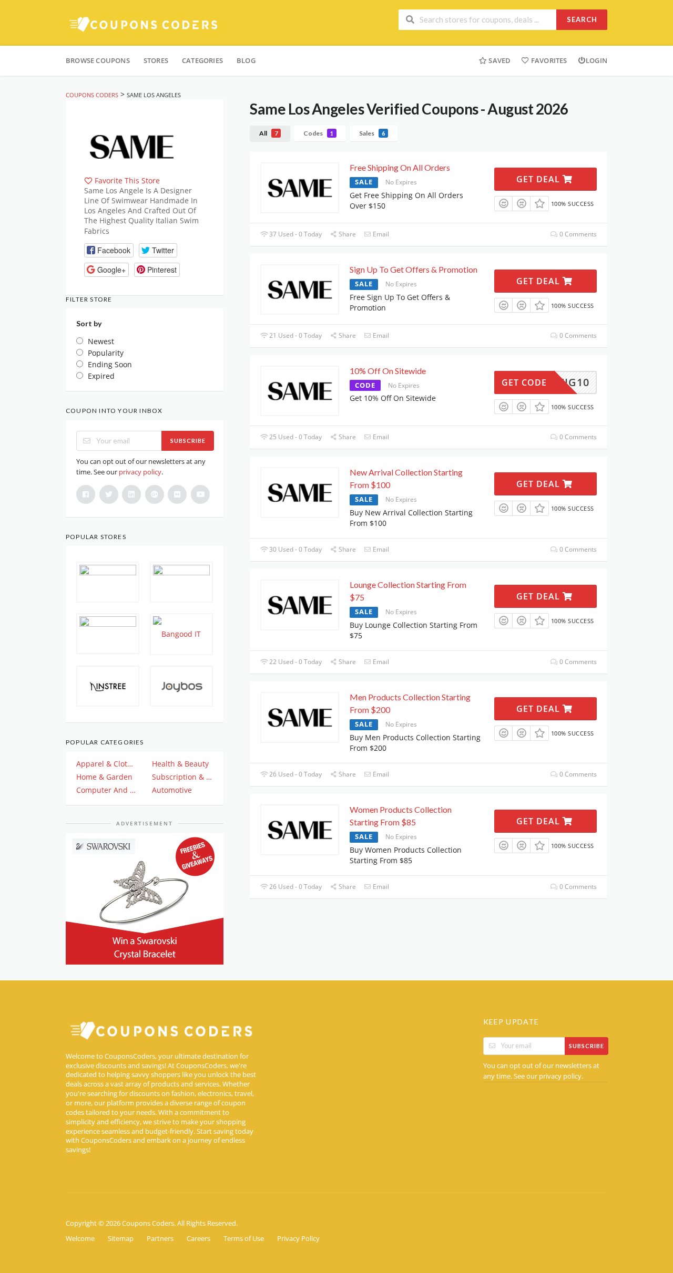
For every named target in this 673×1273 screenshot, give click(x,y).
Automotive (172, 790)
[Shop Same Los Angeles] (131, 145)
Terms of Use (243, 1238)
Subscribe (188, 440)
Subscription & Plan (182, 777)
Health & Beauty (180, 764)
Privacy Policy (298, 1238)
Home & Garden (104, 777)
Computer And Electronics (106, 790)
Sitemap (121, 1238)
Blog (246, 60)
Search (582, 19)
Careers (198, 1238)
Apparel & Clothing (106, 764)
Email (380, 234)
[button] (109, 250)
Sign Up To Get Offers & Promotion (413, 269)
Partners (160, 1238)
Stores (156, 60)
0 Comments (577, 234)
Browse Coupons (98, 60)
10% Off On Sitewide (388, 371)
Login (596, 60)
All (268, 133)
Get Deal (539, 179)
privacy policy (140, 472)
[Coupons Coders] (144, 24)
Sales (372, 133)
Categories (202, 60)
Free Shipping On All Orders (400, 167)
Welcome (80, 1238)
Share (346, 234)
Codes (318, 133)
